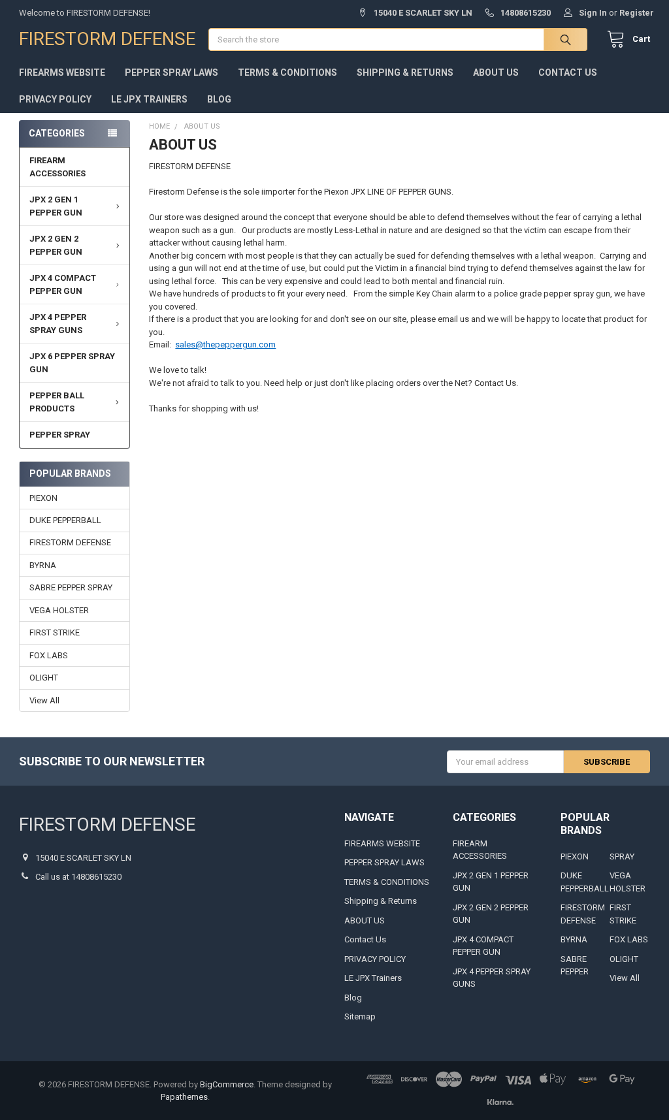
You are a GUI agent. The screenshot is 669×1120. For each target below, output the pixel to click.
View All (44, 700)
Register (636, 13)
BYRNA (42, 565)
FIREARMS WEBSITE (62, 72)
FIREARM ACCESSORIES (57, 166)
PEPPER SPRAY (59, 435)
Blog (219, 99)
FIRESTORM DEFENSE (70, 542)
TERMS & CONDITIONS (287, 72)
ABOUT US (496, 72)
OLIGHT (43, 677)
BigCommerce (226, 1084)
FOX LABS (48, 655)
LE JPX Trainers (149, 99)
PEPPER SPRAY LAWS (171, 72)
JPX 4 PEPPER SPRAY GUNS (57, 323)
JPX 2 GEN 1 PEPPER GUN (55, 206)
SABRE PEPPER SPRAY (70, 587)
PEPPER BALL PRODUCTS (56, 402)
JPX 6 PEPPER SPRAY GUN (72, 362)
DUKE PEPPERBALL (65, 520)
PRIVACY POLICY (55, 99)
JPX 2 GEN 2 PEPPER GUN (55, 245)
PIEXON (43, 498)
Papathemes (184, 1097)
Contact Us (567, 72)
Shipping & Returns (405, 72)
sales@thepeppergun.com (225, 344)
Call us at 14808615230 (78, 877)
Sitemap (360, 1016)
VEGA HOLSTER (59, 610)
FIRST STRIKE (54, 632)
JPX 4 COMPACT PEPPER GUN (62, 284)
